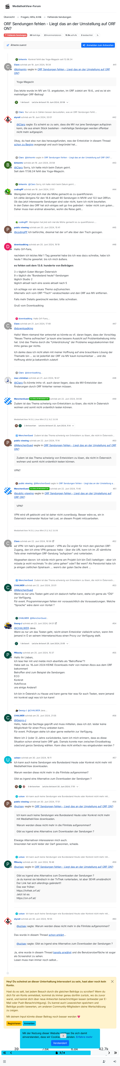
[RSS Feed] (97, 35)
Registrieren (14, 1023)
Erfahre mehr (84, 1036)
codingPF (18, 189)
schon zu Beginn (23, 144)
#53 (114, 585)
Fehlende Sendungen (16, 35)
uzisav (17, 757)
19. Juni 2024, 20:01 (42, 117)
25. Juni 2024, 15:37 (44, 652)
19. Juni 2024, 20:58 (45, 163)
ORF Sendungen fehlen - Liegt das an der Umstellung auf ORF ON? (77, 157)
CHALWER (19, 585)
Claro (17, 64)
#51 (114, 488)
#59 (114, 862)
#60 (114, 919)
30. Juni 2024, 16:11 (41, 757)
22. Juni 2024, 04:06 (71, 399)
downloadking (21, 244)
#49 (114, 399)
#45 (114, 227)
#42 (114, 117)
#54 (114, 623)
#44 (114, 189)
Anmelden (29, 1023)
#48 (114, 378)
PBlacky (18, 652)
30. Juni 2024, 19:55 (42, 919)
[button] (4, 1061)
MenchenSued (21, 399)
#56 (114, 715)
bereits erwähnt (62, 952)
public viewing (21, 227)
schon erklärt (56, 934)
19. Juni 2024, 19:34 (41, 64)
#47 (114, 323)
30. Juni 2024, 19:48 (44, 862)
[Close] (112, 981)
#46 (114, 244)
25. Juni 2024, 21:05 (46, 715)
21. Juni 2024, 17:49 (41, 323)
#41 (114, 64)
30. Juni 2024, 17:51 (50, 801)
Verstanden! (60, 1043)
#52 (114, 541)
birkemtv (23, 59)
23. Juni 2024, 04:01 (44, 623)
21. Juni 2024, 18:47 (49, 378)
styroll (17, 117)
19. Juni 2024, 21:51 (44, 189)
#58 (114, 801)
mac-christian (21, 378)
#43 (114, 163)
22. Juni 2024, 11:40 (71, 488)
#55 (114, 652)
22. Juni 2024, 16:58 (41, 541)
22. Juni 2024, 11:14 (50, 440)
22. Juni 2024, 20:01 (46, 585)
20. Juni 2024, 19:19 (50, 244)
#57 (114, 757)
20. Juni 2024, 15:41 (50, 227)
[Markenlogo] (7, 6)
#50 (114, 440)
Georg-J (18, 623)
